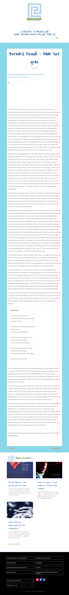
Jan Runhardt (40, 591)
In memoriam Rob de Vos (14, 580)
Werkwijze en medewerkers (43, 558)
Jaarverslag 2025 (11, 563)
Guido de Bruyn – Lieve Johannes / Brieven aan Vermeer (47, 485)
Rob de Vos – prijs (12, 585)
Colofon (38, 567)
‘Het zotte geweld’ (44, 298)
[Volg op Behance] (40, 579)
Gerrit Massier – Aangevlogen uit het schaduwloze (16, 525)
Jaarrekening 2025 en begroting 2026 (17, 558)
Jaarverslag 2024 (11, 572)
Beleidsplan (39, 563)
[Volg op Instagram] (37, 579)
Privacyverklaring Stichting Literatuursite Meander (47, 572)
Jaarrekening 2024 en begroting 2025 (17, 567)
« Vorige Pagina (13, 544)
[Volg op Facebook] (44, 579)
